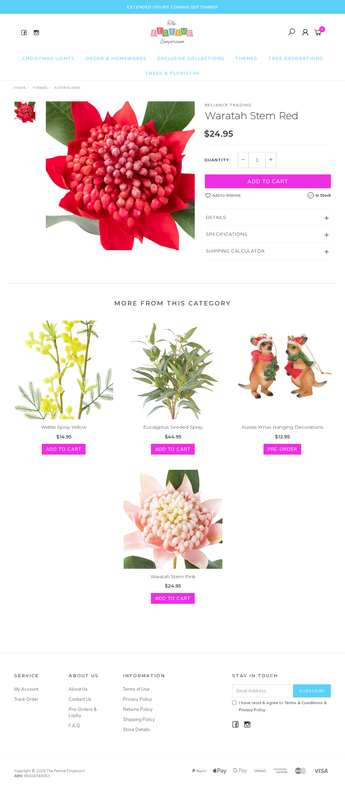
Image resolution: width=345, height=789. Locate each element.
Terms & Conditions (303, 702)
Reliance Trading (228, 104)
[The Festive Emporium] (172, 32)
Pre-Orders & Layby (83, 712)
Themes (246, 58)
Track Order (26, 699)
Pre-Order (282, 449)
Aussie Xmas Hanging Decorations (282, 427)
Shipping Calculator (235, 251)
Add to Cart (267, 181)
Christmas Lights (48, 58)
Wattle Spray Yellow (64, 427)
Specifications (227, 234)
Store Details (136, 729)
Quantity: (217, 160)
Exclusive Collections (190, 58)
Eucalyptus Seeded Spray (172, 427)
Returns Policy (138, 709)
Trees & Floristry (172, 73)
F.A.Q (74, 725)
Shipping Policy (139, 719)
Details (216, 217)
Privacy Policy (137, 699)
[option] (120, 175)
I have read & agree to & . (283, 706)
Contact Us (80, 699)
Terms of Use (136, 689)
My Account (26, 689)
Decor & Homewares (116, 58)
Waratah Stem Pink (173, 576)
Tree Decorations (295, 58)
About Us (78, 689)
